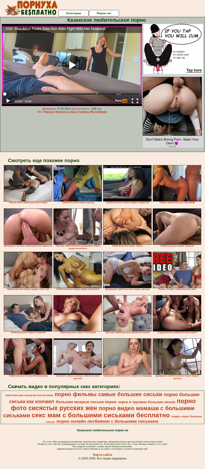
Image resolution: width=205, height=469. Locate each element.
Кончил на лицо (65, 111)
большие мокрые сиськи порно (86, 402)
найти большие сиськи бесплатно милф (29, 395)
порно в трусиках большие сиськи (146, 402)
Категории (73, 13)
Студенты (83, 111)
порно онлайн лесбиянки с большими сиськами (107, 421)
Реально (49, 111)
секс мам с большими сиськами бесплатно (101, 415)
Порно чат (104, 13)
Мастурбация (98, 111)
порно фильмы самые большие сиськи (108, 394)
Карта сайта (102, 454)
